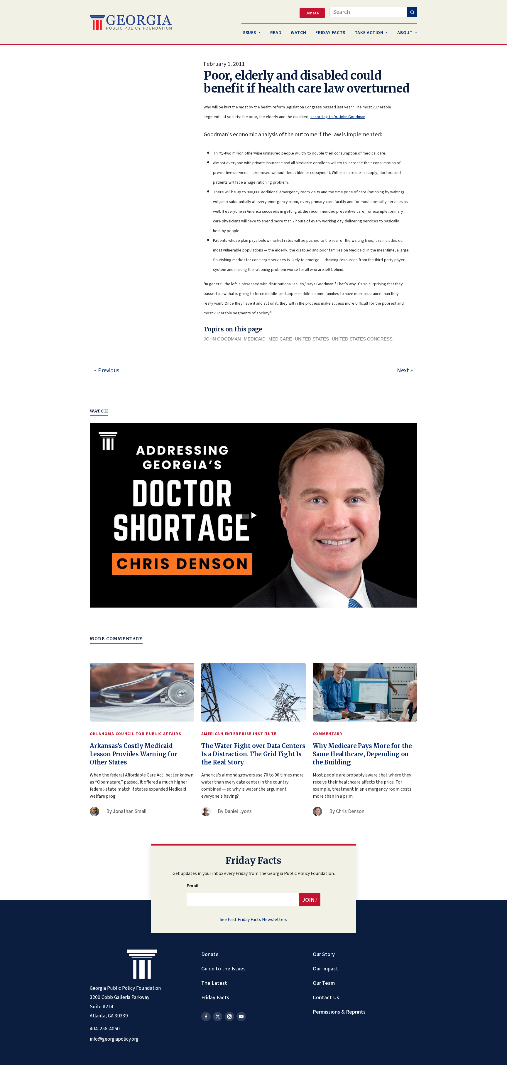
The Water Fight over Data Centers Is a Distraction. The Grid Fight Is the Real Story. (253, 754)
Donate (210, 954)
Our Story (324, 954)
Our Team (324, 983)
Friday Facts (215, 997)
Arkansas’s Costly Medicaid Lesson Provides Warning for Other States (133, 754)
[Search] (412, 12)
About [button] (405, 32)
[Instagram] (229, 1016)
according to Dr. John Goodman (337, 117)
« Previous (106, 370)
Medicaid (255, 338)
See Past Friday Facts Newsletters (253, 919)
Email (193, 886)
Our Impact (325, 968)
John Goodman (222, 338)
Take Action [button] (370, 32)
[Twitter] (217, 1016)
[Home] (131, 22)
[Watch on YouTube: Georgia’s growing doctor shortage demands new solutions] (253, 515)
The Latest (214, 983)
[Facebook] (206, 1016)
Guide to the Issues (223, 968)
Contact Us (326, 997)
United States (312, 338)
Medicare (280, 338)
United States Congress (362, 338)
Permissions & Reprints (339, 1012)
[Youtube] (241, 1016)
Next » (405, 370)
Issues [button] (249, 32)
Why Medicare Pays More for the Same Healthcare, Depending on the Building (362, 754)
